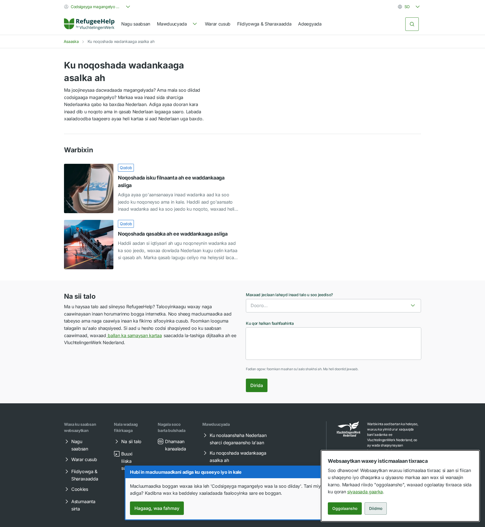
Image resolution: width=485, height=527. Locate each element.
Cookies (79, 489)
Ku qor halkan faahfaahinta (270, 323)
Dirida (256, 385)
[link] (89, 24)
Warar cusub (217, 24)
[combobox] (97, 6)
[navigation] (177, 24)
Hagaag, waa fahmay (156, 508)
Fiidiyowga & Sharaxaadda (264, 24)
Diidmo (375, 508)
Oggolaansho (344, 508)
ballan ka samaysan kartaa (134, 335)
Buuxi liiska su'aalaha (130, 461)
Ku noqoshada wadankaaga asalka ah (238, 456)
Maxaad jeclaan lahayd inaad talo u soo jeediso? (289, 294)
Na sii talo (131, 441)
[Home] (89, 24)
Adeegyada (309, 24)
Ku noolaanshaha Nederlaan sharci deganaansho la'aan (238, 438)
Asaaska (71, 41)
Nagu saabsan (135, 24)
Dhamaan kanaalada (175, 445)
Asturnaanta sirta (83, 505)
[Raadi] (412, 24)
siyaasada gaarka (365, 491)
